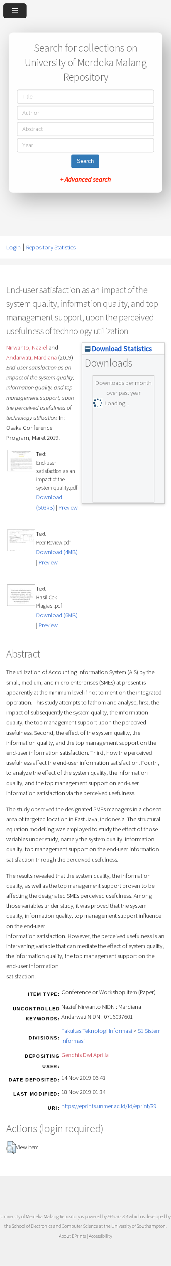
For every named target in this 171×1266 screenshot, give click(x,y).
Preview (68, 507)
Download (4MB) (57, 552)
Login (13, 247)
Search (85, 161)
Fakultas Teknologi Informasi (96, 1030)
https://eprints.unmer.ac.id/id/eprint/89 (108, 1106)
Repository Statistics (51, 247)
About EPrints (72, 1236)
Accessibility (100, 1236)
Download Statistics (121, 348)
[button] (11, 1147)
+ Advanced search (85, 179)
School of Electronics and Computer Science (55, 1226)
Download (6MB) (57, 615)
